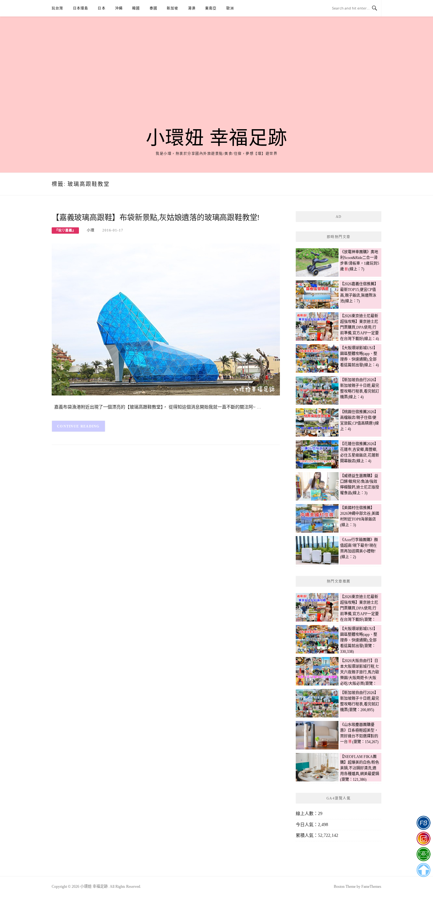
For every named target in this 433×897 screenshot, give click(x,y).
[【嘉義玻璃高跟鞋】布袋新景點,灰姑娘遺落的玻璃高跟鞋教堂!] (166, 319)
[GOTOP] (423, 870)
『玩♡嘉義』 (65, 230)
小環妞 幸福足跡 (217, 138)
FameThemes (371, 886)
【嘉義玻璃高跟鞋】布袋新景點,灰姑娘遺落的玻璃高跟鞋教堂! (156, 217)
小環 (90, 230)
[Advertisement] (216, 79)
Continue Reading (78, 426)
